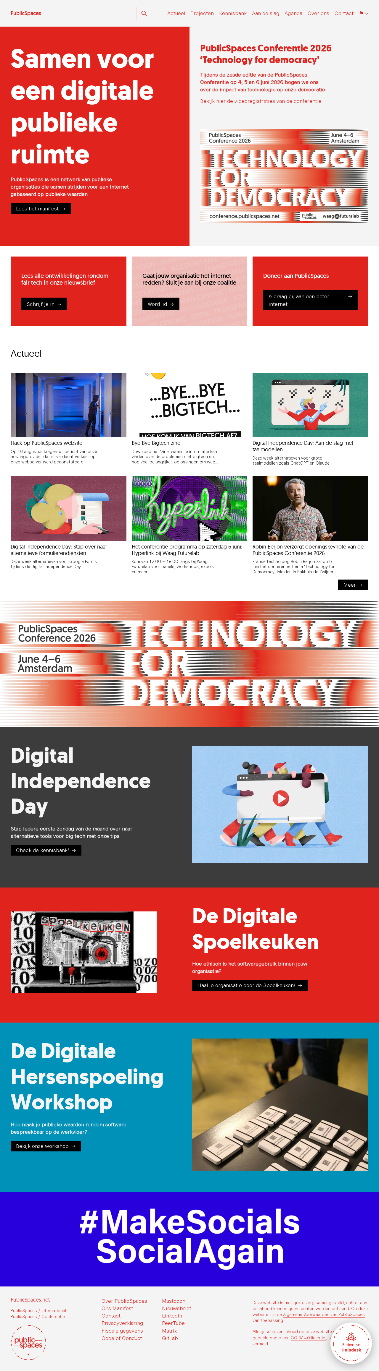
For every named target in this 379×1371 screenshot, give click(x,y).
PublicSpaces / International (38, 1310)
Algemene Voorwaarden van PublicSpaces (324, 1314)
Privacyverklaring (122, 1323)
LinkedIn (172, 1315)
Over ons (318, 13)
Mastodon (173, 1301)
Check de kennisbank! (42, 850)
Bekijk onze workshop (42, 1146)
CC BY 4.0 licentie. (308, 1337)
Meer (349, 585)
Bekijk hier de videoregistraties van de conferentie (261, 101)
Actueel (176, 13)
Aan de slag (265, 13)
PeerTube (173, 1323)
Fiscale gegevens (122, 1331)
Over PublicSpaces (124, 1301)
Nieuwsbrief (176, 1308)
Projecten (202, 13)
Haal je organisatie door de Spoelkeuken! (246, 985)
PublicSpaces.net (30, 1299)
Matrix (169, 1331)
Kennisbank (233, 13)
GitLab (170, 1338)
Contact (344, 13)
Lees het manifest (37, 208)
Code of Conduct (122, 1338)
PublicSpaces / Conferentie (38, 1316)
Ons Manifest (117, 1308)
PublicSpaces (26, 13)
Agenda (293, 13)
